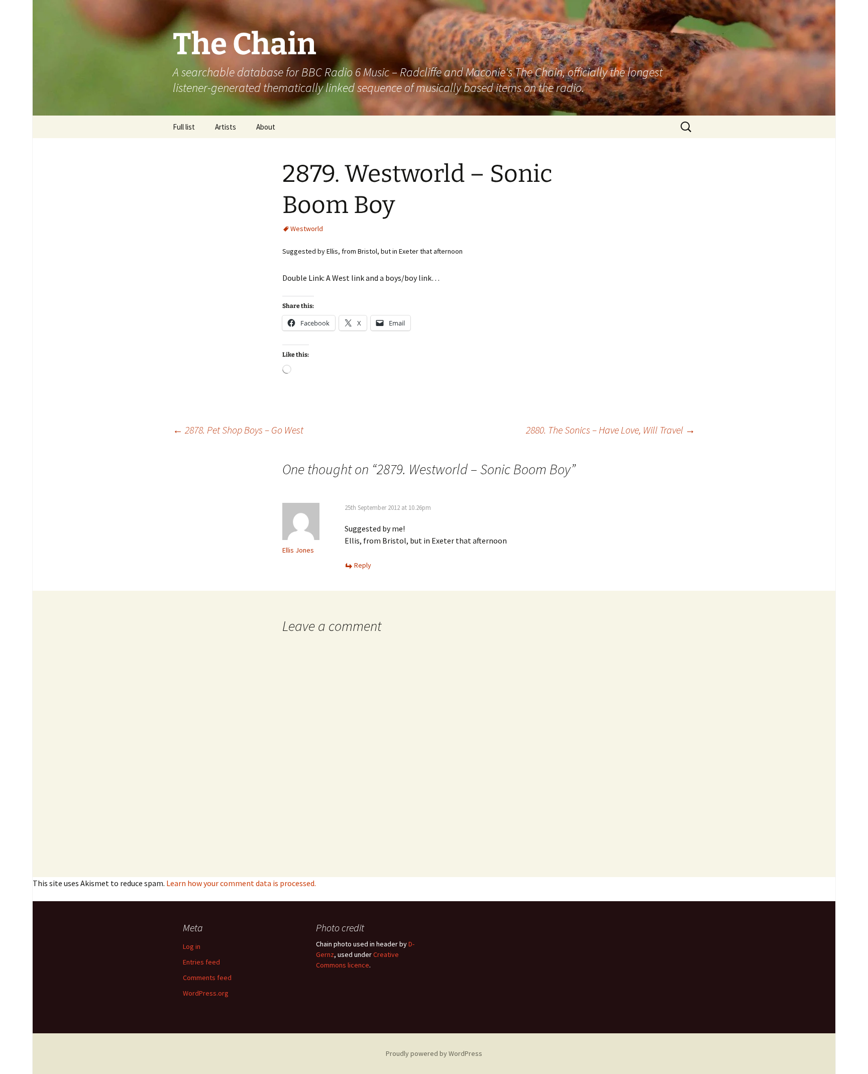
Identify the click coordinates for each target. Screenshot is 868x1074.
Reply (362, 565)
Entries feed (201, 961)
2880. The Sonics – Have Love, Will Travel (610, 429)
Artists (225, 127)
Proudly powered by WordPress (434, 1053)
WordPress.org (206, 993)
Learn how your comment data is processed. (241, 883)
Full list (184, 127)
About (265, 127)
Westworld (306, 228)
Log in (191, 946)
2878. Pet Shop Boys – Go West (238, 429)
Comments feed (207, 977)
